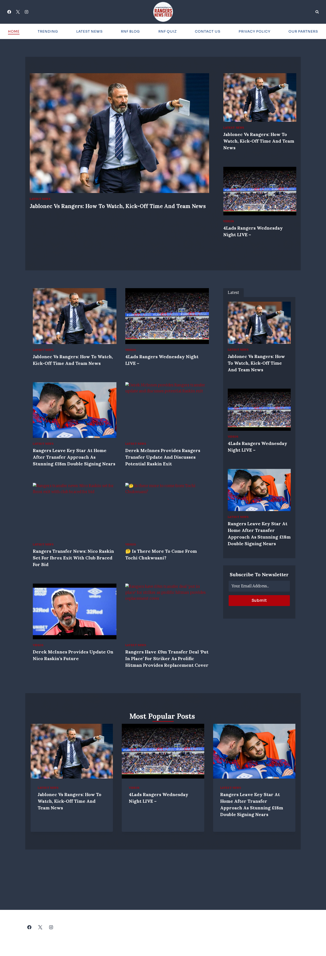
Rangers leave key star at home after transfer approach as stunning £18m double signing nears (74, 457)
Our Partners (303, 31)
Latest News (89, 31)
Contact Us (207, 31)
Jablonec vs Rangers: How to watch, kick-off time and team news (118, 206)
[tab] (233, 292)
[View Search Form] (317, 12)
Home (14, 31)
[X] (18, 12)
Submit (259, 600)
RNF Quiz (167, 31)
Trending (48, 31)
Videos (228, 221)
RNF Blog (130, 31)
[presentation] (119, 133)
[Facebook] (9, 12)
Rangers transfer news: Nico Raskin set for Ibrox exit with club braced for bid (73, 557)
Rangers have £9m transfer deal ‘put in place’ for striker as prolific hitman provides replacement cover (166, 658)
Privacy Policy (254, 31)
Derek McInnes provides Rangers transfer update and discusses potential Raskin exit (162, 457)
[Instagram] (26, 12)
